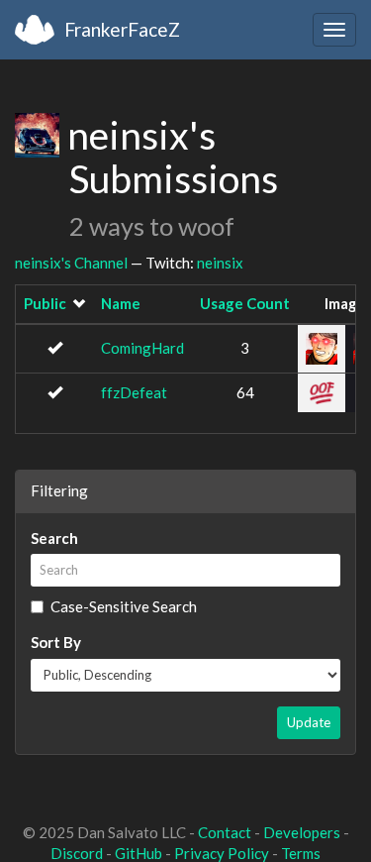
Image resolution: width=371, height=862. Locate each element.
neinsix (220, 262)
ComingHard (142, 348)
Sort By (56, 642)
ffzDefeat (134, 392)
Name (120, 303)
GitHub (138, 853)
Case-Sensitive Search (123, 606)
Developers (301, 832)
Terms (301, 853)
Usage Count (245, 303)
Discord (76, 853)
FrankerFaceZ (122, 29)
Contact (224, 832)
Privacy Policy (221, 853)
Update (308, 722)
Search (54, 538)
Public (45, 303)
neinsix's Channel (71, 262)
